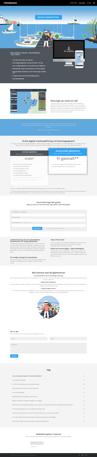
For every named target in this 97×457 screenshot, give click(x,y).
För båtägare (73, 2)
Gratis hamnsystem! (48, 17)
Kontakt (89, 2)
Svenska (94, 2)
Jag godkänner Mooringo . (55, 228)
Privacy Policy (22, 455)
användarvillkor (61, 228)
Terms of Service (31, 455)
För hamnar (82, 2)
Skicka (14, 356)
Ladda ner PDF (33, 446)
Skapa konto (37, 228)
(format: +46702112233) (21, 222)
